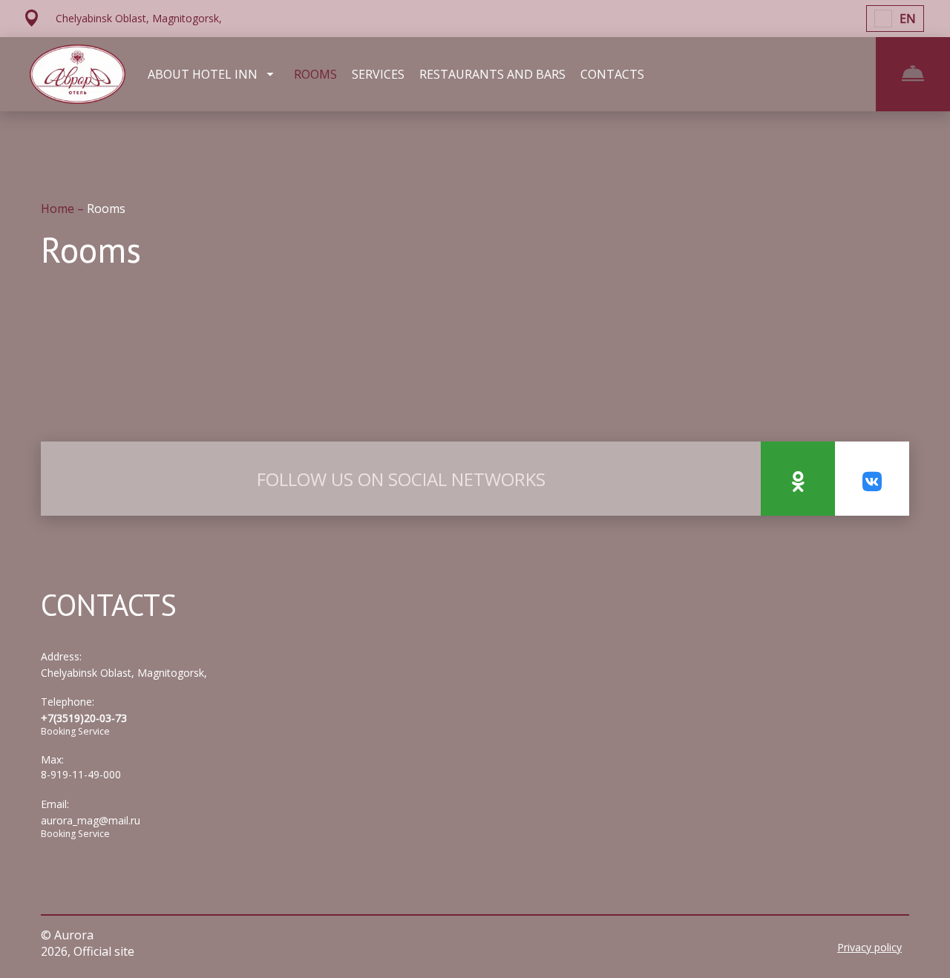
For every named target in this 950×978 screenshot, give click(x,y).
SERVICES (378, 74)
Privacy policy (869, 947)
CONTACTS (612, 74)
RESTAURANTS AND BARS (492, 74)
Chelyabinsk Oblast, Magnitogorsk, (124, 673)
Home (59, 208)
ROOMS (315, 74)
